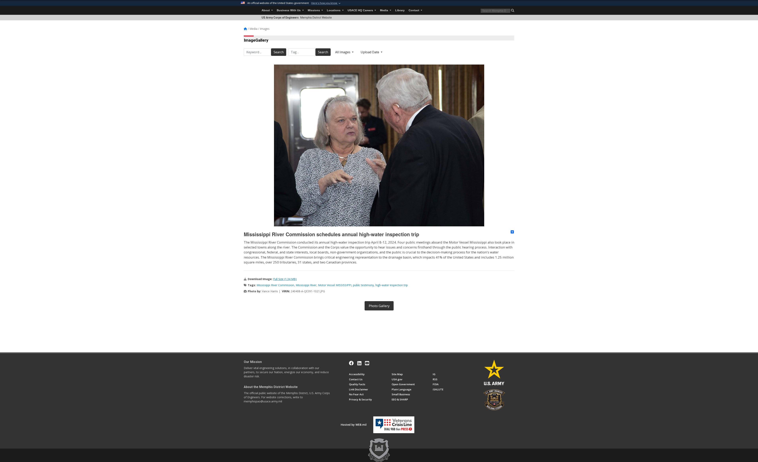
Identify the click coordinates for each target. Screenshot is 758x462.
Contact (414, 10)
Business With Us (289, 10)
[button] (326, 3)
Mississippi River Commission (275, 285)
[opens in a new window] (359, 363)
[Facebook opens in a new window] (351, 363)
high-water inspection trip (391, 285)
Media (384, 10)
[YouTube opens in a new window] (367, 363)
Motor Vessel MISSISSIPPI (334, 285)
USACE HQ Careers (361, 10)
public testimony (363, 285)
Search (279, 52)
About (266, 10)
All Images (343, 52)
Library (400, 10)
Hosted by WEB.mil (354, 424)
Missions (314, 10)
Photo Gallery (379, 306)
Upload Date (370, 52)
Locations (334, 10)
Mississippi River (306, 285)
